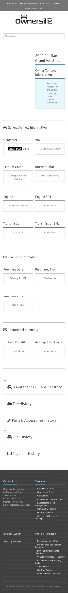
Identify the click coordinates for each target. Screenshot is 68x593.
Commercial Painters (46, 509)
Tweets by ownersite (12, 541)
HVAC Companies (45, 512)
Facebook (29, 28)
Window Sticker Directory (48, 574)
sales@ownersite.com (20, 505)
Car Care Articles (44, 570)
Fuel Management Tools (48, 541)
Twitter (34, 28)
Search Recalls (44, 567)
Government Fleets (45, 492)
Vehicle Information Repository (51, 557)
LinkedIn (40, 28)
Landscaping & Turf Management (45, 504)
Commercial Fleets (45, 489)
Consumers (42, 496)
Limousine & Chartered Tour (50, 499)
